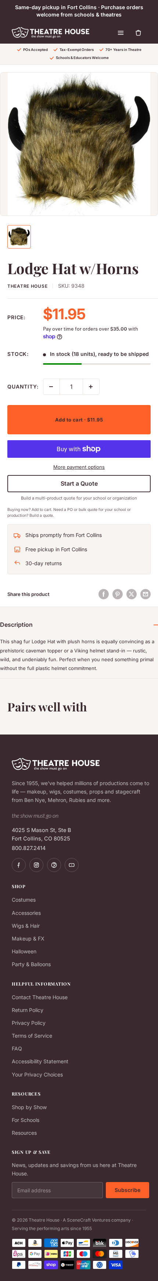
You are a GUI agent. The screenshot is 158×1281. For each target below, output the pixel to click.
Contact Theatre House (40, 997)
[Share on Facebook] (103, 594)
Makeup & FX (28, 938)
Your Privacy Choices (37, 1074)
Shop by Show (29, 1107)
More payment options (79, 467)
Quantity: (23, 386)
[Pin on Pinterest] (117, 594)
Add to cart (79, 420)
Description (16, 624)
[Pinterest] (54, 865)
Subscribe (127, 1190)
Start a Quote (79, 483)
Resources (24, 1133)
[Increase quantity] (91, 387)
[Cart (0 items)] (138, 33)
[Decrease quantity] (51, 387)
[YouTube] (72, 865)
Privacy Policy (29, 1023)
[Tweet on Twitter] (131, 594)
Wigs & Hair (26, 926)
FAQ (17, 1048)
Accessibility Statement (40, 1061)
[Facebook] (19, 865)
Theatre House (27, 286)
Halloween (24, 951)
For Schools (25, 1120)
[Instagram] (36, 865)
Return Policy (27, 1010)
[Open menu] (120, 33)
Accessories (26, 913)
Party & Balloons (31, 964)
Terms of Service (32, 1035)
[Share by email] (145, 594)
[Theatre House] (50, 32)
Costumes (24, 900)
